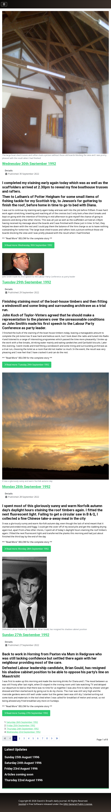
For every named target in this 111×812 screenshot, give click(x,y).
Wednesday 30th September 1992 (29, 164)
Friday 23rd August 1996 (21, 768)
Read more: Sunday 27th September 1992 (27, 713)
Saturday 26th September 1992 (22, 722)
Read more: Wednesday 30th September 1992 (29, 245)
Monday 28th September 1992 (26, 487)
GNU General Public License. (77, 804)
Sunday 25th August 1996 (21, 757)
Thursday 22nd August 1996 (23, 780)
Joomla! (22, 804)
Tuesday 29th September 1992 (26, 282)
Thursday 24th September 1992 (22, 728)
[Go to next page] (51, 738)
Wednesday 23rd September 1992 (23, 731)
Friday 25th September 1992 (20, 725)
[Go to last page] (57, 738)
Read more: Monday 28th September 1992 (27, 548)
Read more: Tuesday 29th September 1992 (27, 364)
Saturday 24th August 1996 (23, 763)
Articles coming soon (18, 774)
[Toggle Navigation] (4, 4)
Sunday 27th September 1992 (25, 635)
